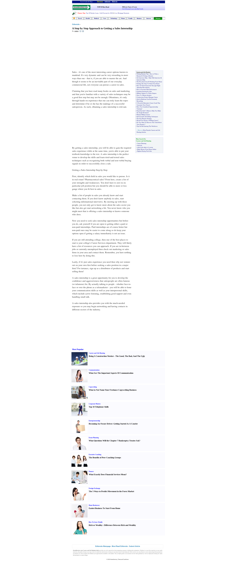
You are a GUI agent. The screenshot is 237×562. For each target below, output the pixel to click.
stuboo (76, 31)
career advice (111, 550)
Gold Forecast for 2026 (106, 13)
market (112, 553)
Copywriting (93, 387)
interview (153, 550)
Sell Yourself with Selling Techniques (147, 116)
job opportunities (98, 553)
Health (88, 18)
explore (86, 553)
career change (84, 555)
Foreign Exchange (94, 488)
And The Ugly (139, 356)
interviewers (104, 552)
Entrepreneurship (94, 421)
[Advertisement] (92, 52)
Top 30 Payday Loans (92, 13)
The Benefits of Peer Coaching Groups (105, 458)
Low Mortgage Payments (122, 13)
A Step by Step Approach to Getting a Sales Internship (102, 28)
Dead (138, 111)
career (149, 552)
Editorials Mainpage (103, 546)
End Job (142, 111)
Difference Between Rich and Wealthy (120, 525)
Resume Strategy (147, 118)
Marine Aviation (146, 95)
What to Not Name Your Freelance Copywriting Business (113, 390)
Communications (94, 370)
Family (130, 18)
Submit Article (134, 546)
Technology (113, 18)
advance (142, 552)
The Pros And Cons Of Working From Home (149, 81)
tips (90, 552)
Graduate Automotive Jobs (144, 91)
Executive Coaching (95, 454)
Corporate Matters (95, 404)
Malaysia (114, 1)
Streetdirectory (113, 559)
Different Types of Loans (129, 7)
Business (139, 18)
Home (123, 18)
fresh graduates (139, 553)
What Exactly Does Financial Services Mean (107, 474)
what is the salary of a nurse (145, 147)
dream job (127, 552)
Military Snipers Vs (142, 93)
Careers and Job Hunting (97, 353)
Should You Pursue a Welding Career (147, 120)
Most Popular (78, 349)
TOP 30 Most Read (103, 7)
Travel (80, 18)
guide (81, 552)
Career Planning (141, 143)
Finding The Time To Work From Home (148, 83)
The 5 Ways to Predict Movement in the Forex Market (111, 491)
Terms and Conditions (123, 559)
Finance (91, 471)
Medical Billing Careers (143, 114)
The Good (119, 356)
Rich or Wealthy (95, 525)
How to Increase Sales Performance (147, 89)
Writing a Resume (148, 76)
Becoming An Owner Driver (100, 424)
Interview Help (141, 80)
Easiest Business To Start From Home (104, 508)
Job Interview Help (142, 78)
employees (150, 553)
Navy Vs (139, 95)
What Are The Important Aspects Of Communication (111, 373)
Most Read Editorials (120, 546)
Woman (158, 18)
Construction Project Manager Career (147, 97)
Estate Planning (94, 437)
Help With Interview (154, 78)
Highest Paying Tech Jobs (144, 151)
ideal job (139, 145)
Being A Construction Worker (101, 356)
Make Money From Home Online (146, 149)
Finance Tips (81, 13)
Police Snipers (152, 93)
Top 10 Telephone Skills (99, 407)
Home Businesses (94, 505)
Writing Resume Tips (143, 74)
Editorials (75, 24)
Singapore (100, 1)
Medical (96, 18)
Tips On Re (140, 126)
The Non (139, 118)
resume (124, 550)
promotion (159, 552)
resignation (136, 550)
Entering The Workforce (151, 126)
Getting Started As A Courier (125, 424)
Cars (104, 18)
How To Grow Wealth (95, 522)
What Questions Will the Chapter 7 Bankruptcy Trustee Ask (114, 441)
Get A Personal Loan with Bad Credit (132, 9)
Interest (148, 18)
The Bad (128, 356)
